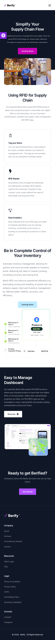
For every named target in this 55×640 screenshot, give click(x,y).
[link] (3, 35)
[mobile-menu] (49, 5)
